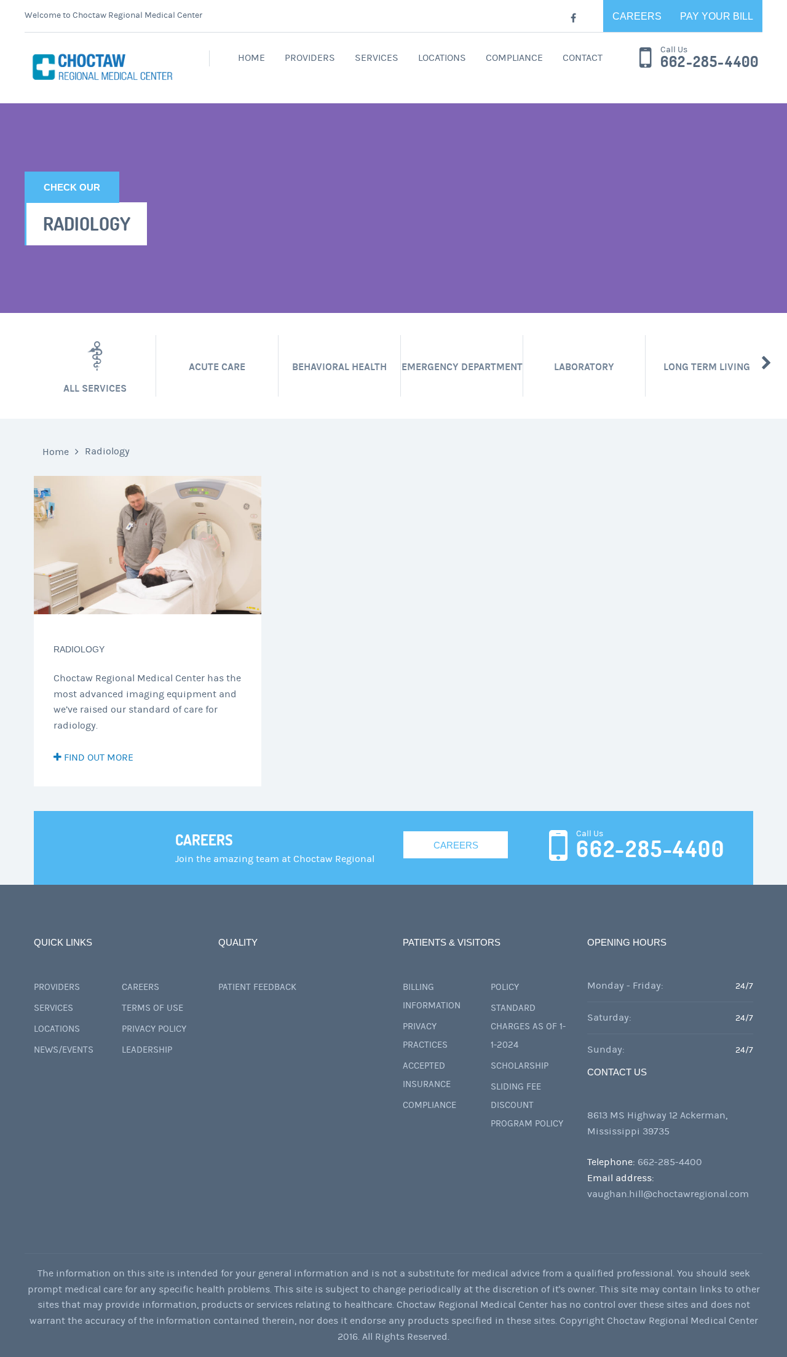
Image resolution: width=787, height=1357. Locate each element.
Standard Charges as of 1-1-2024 (528, 1026)
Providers (310, 57)
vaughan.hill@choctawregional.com (668, 1194)
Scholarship (519, 1066)
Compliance (514, 57)
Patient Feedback (257, 987)
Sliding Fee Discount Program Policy (527, 1105)
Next (766, 362)
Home (251, 57)
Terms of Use (152, 1008)
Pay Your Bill (716, 16)
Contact (583, 57)
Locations (442, 57)
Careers (637, 16)
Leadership (147, 1050)
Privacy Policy (154, 1029)
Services (376, 57)
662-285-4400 (709, 62)
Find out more (97, 757)
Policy (505, 987)
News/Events (63, 1050)
